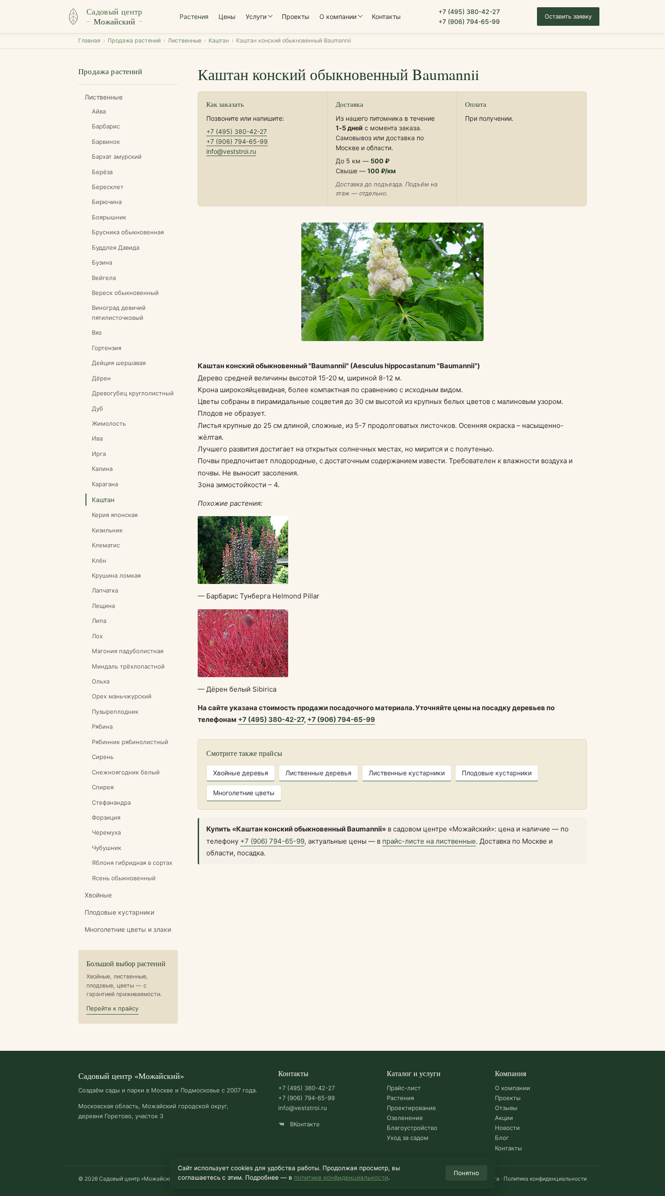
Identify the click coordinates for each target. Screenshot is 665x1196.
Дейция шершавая (119, 362)
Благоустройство (412, 1127)
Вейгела (104, 277)
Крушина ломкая (116, 575)
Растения (194, 16)
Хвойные (98, 895)
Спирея (103, 787)
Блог (502, 1137)
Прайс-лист (404, 1088)
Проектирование (411, 1107)
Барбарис (106, 126)
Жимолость (109, 423)
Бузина (102, 262)
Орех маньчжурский (122, 696)
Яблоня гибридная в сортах (132, 862)
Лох (97, 636)
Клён (99, 560)
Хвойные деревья (240, 773)
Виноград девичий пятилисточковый (119, 312)
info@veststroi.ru (231, 151)
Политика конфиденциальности (545, 1178)
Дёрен (101, 378)
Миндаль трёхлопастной (128, 666)
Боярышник (109, 217)
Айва (99, 111)
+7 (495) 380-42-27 (469, 11)
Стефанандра (111, 802)
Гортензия (106, 347)
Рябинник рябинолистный (130, 741)
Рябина (102, 726)
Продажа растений (134, 40)
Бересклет (108, 186)
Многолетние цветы (244, 793)
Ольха (100, 681)
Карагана (105, 484)
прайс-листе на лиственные (429, 841)
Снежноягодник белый (126, 772)
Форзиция (106, 817)
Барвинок (106, 141)
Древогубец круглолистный (133, 393)
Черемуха (106, 832)
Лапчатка (105, 590)
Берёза (102, 172)
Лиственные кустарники (407, 773)
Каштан (219, 40)
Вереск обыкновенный (125, 292)
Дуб (97, 408)
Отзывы (506, 1107)
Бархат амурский (117, 156)
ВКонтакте (304, 1124)
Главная (89, 40)
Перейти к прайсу (112, 1008)
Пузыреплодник (115, 711)
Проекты (295, 16)
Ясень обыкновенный (124, 878)
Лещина (103, 605)
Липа (99, 620)
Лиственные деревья (318, 773)
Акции (504, 1117)
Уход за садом (407, 1137)
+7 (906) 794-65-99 (469, 21)
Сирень (103, 756)
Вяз (96, 332)
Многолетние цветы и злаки (128, 929)
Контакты (386, 16)
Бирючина (107, 201)
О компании (337, 16)
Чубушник (106, 847)
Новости (507, 1127)
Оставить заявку (568, 16)
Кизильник (107, 530)
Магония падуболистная (127, 651)
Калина (102, 468)
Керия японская (115, 514)
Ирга (99, 453)
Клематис (106, 545)
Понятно (466, 1173)
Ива (97, 438)
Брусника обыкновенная (128, 232)
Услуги (256, 16)
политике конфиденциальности (341, 1177)
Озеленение (405, 1117)
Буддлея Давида (115, 247)
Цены (227, 16)
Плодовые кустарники (119, 912)
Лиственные (184, 40)
